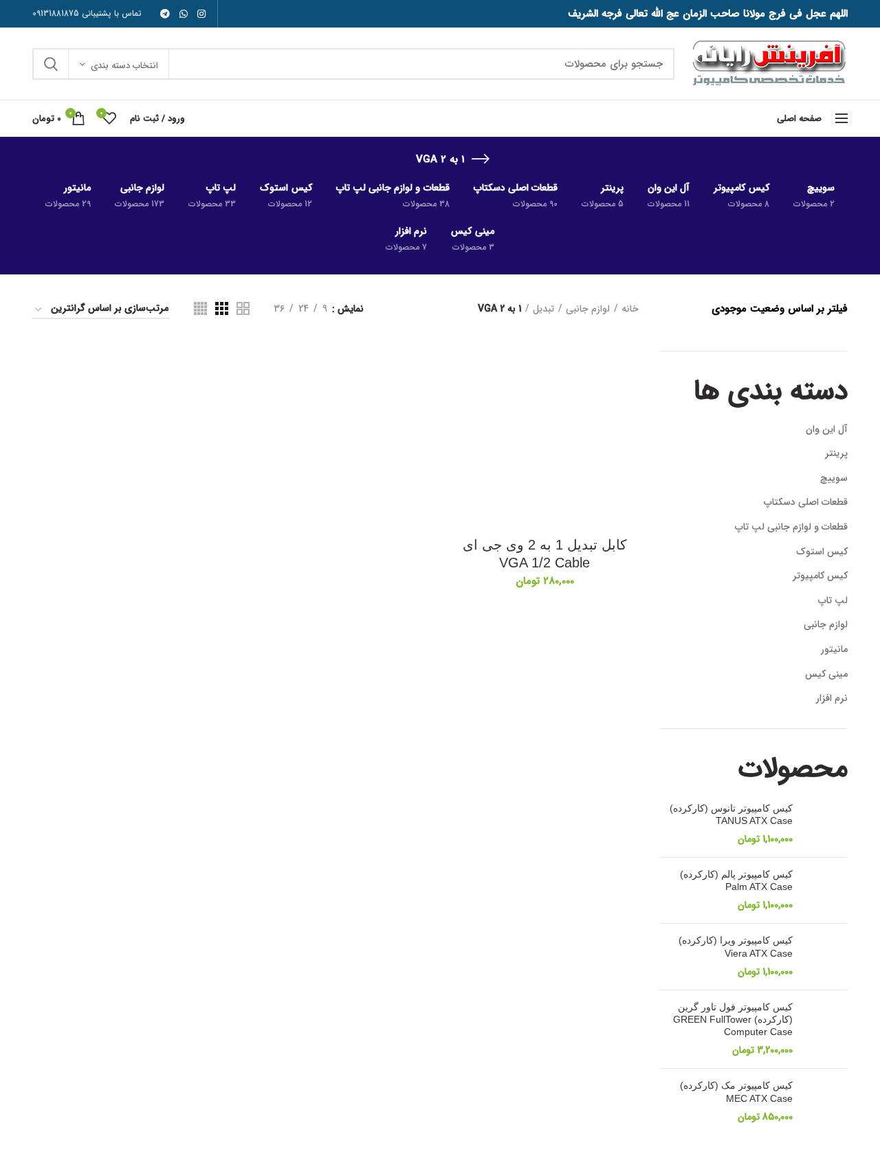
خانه (630, 309)
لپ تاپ (833, 600)
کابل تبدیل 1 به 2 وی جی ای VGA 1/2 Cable (545, 553)
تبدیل (543, 309)
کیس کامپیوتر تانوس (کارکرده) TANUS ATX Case (731, 814)
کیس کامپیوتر (820, 575)
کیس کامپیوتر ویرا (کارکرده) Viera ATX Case (736, 946)
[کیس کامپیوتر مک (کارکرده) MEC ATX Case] (825, 1101)
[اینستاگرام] (201, 14)
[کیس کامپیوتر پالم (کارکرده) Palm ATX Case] (825, 890)
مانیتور (834, 649)
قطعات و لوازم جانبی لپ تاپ (791, 526)
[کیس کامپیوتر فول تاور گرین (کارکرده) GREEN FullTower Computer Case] (825, 1029)
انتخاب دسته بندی (124, 65)
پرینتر (836, 453)
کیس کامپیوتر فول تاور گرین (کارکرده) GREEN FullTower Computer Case (733, 1019)
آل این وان (827, 429)
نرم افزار (832, 698)
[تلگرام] (165, 14)
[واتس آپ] (183, 14)
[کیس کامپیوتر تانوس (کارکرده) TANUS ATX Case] (825, 824)
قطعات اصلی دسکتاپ (806, 502)
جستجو (51, 64)
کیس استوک (822, 551)
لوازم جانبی (826, 624)
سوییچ (834, 478)
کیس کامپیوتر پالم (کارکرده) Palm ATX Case (736, 880)
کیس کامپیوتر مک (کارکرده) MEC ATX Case (736, 1091)
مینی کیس (826, 674)
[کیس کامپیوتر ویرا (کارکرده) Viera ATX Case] (825, 956)
